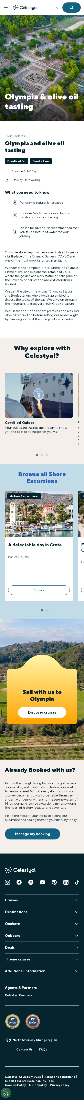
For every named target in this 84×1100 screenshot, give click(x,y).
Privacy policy (59, 1085)
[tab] (37, 455)
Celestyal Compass (18, 995)
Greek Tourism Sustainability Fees (29, 1080)
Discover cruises (42, 712)
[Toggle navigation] (5, 7)
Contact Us (24, 1049)
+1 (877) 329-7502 (57, 7)
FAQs (43, 1049)
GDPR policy (38, 1085)
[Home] (25, 7)
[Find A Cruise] (71, 7)
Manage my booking (32, 834)
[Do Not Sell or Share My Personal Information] (6, 1093)
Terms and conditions (59, 1076)
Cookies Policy (15, 1085)
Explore (38, 590)
